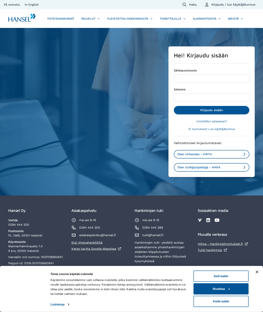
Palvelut (88, 18)
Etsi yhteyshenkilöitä (86, 242)
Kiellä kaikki (221, 301)
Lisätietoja (57, 304)
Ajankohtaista (204, 18)
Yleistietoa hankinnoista (127, 18)
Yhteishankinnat (60, 18)
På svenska (12, 4)
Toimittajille (170, 18)
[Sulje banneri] (257, 272)
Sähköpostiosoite (185, 70)
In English (32, 4)
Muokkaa (219, 288)
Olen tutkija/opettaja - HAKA (198, 167)
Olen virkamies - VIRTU (194, 154)
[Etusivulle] (22, 18)
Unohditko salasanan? (211, 121)
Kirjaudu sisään (211, 110)
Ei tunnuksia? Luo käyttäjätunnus (211, 129)
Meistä (233, 18)
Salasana (179, 89)
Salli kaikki (221, 276)
